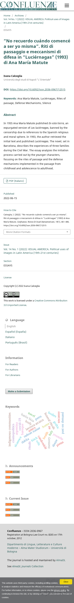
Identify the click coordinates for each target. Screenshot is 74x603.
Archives (19, 15)
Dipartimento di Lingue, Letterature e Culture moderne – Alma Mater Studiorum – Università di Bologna (36, 548)
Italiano (10, 337)
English (11, 326)
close (66, 582)
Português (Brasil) (16, 342)
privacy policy (60, 590)
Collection (27, 566)
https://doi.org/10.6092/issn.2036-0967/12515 (37, 89)
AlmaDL (60, 560)
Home (7, 15)
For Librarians (12, 375)
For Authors (11, 369)
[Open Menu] (66, 5)
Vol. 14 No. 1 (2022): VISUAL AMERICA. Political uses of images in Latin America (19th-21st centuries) (36, 21)
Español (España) (15, 331)
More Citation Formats (18, 232)
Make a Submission (19, 391)
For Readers (11, 364)
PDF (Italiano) (16, 180)
